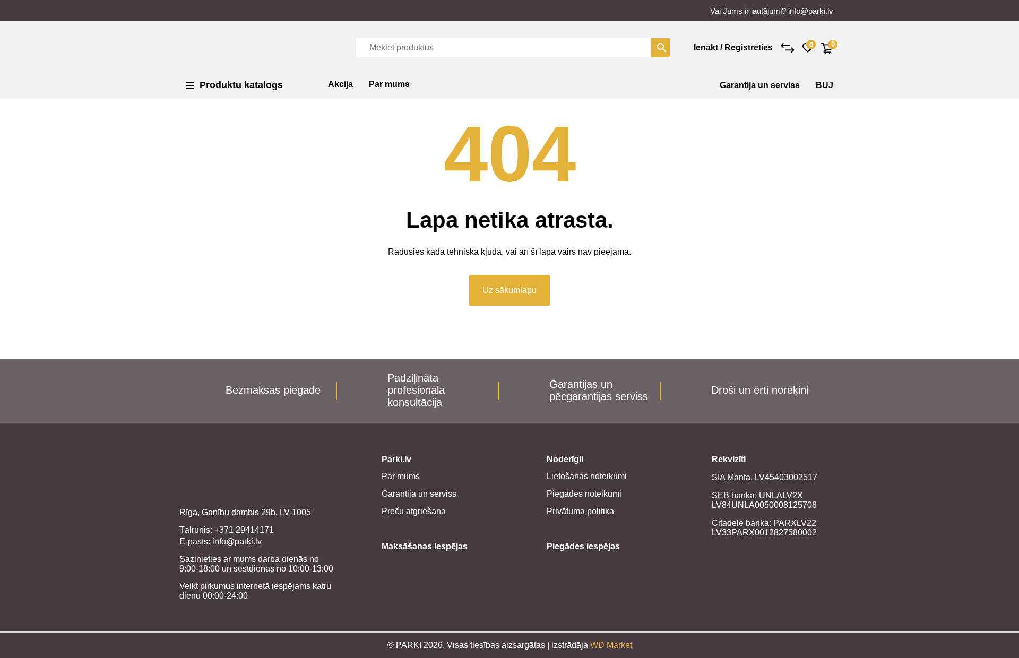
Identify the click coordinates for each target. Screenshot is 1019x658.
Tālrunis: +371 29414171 (226, 529)
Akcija (340, 84)
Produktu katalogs (241, 85)
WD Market (611, 645)
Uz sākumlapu (509, 290)
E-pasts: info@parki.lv (220, 541)
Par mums (389, 84)
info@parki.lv (810, 10)
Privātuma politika (580, 511)
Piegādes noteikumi (584, 493)
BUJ (824, 85)
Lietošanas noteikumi (587, 476)
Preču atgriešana (414, 511)
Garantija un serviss (760, 85)
